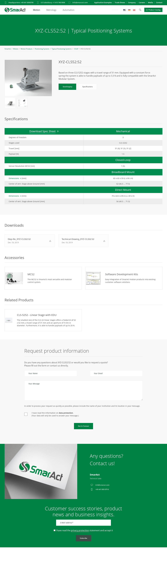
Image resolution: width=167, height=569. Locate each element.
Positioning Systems (42, 49)
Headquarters (20, 2)
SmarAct (8, 49)
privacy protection (80, 530)
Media (150, 2)
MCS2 (31, 274)
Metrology (51, 9)
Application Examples (103, 2)
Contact (159, 2)
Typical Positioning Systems (62, 49)
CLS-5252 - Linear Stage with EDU (37, 315)
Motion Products (26, 49)
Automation (68, 9)
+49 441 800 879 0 (102, 489)
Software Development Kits (121, 274)
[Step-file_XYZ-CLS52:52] (49, 241)
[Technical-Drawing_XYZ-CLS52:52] (103, 241)
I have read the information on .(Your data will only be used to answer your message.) (55, 414)
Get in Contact (83, 426)
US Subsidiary (53, 2)
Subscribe (83, 538)
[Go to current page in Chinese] (134, 10)
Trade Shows (120, 2)
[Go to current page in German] (129, 10)
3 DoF (76, 49)
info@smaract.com (80, 2)
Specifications (87, 87)
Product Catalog (154, 10)
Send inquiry (67, 87)
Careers (142, 2)
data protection (66, 413)
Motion (36, 9)
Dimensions (14, 178)
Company (132, 2)
